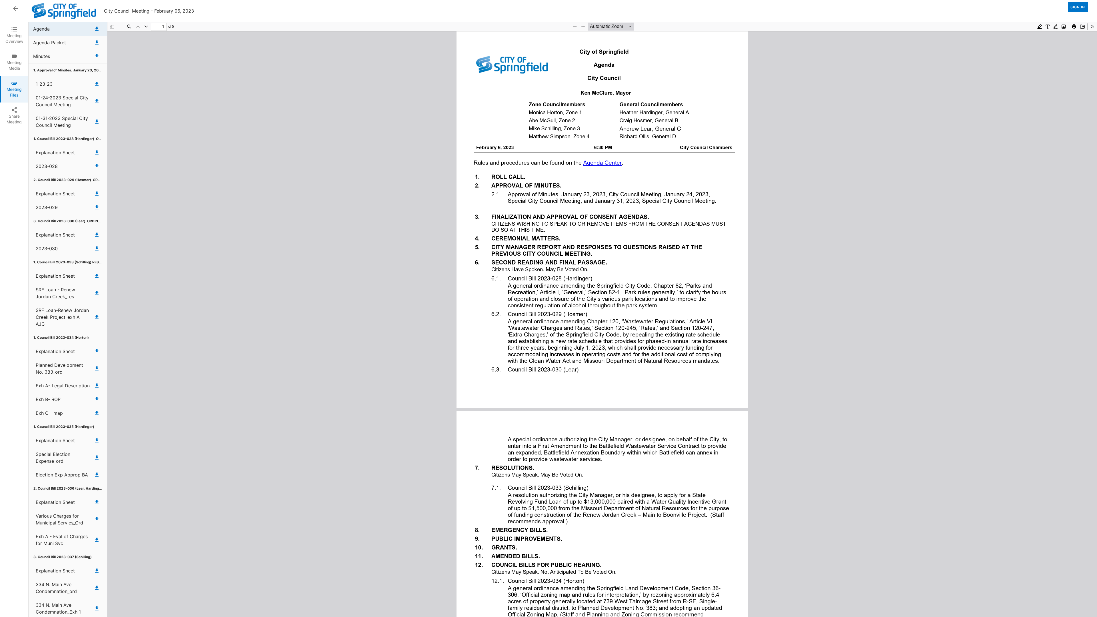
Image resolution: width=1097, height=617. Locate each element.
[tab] (14, 35)
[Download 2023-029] (97, 207)
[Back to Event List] (15, 8)
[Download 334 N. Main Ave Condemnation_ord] (97, 588)
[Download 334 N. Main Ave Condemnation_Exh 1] (97, 608)
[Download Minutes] (97, 56)
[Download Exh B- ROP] (97, 399)
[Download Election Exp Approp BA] (97, 474)
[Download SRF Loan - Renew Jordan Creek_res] (97, 293)
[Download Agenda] (97, 29)
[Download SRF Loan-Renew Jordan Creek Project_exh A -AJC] (97, 317)
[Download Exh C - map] (97, 413)
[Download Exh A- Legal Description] (97, 385)
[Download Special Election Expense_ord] (97, 457)
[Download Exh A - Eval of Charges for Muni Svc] (97, 540)
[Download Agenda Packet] (97, 42)
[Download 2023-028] (97, 166)
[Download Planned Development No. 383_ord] (97, 368)
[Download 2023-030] (97, 248)
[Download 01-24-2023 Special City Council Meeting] (97, 101)
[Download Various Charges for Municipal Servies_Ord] (97, 519)
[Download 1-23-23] (97, 84)
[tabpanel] (563, 319)
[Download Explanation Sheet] (97, 152)
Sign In (1077, 7)
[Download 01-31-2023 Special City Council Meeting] (97, 121)
